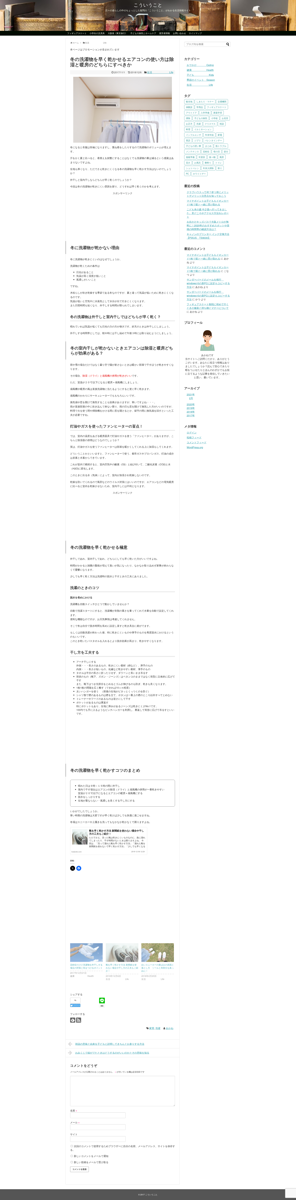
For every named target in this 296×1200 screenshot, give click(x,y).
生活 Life (160, 72)
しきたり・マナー (205, 101)
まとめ (208, 145)
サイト (74, 1134)
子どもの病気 (200, 118)
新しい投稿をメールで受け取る (91, 1162)
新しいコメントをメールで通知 (91, 1156)
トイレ (218, 162)
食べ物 (212, 157)
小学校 (214, 118)
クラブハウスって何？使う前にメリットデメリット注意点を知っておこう (208, 194)
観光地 (189, 101)
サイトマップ (195, 33)
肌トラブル (221, 145)
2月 (191, 398)
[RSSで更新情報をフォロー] (78, 1020)
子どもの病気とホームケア (143, 33)
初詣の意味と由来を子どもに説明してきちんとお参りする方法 (109, 1044)
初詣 (222, 123)
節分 (226, 151)
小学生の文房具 (97, 33)
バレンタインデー (213, 140)
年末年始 (209, 134)
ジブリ (197, 140)
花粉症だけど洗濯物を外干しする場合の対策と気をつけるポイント (86, 966)
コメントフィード (196, 442)
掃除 (188, 118)
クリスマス (210, 123)
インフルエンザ (193, 134)
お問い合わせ (179, 33)
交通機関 (222, 101)
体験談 (189, 107)
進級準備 (190, 157)
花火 (188, 162)
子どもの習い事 (193, 145)
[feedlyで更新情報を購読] (72, 1020)
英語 (188, 140)
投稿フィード (194, 437)
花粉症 (206, 151)
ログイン (192, 432)
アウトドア (191, 112)
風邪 (222, 157)
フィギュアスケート (77, 33)
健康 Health (200, 70)
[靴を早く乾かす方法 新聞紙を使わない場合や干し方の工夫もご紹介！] (122, 952)
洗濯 (157, 1028)
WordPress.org (195, 447)
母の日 (216, 151)
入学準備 (205, 112)
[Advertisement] (122, 214)
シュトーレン (192, 168)
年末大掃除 (208, 168)
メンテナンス (192, 151)
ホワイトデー (199, 173)
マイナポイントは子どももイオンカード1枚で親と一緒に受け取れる (208, 202)
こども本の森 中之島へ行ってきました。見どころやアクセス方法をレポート (208, 213)
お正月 (189, 123)
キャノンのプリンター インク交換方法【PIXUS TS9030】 (208, 236)
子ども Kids (200, 75)
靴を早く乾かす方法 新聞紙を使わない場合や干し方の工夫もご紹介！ (116, 832)
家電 (151, 1028)
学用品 (199, 107)
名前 (73, 1110)
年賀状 (202, 157)
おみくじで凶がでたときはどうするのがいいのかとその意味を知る (112, 1052)
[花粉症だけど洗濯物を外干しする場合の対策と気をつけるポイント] (86, 952)
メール (75, 1122)
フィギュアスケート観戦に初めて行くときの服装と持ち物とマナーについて (208, 306)
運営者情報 (164, 33)
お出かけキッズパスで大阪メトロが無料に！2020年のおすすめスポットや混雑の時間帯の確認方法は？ (208, 225)
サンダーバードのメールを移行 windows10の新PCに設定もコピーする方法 (208, 283)
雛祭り (208, 162)
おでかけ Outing (200, 65)
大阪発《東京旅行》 (117, 33)
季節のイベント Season (201, 80)
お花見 (225, 118)
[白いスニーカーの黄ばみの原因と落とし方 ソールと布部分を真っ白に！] (157, 952)
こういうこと (148, 4)
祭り (220, 168)
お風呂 (197, 162)
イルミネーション (203, 129)
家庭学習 (217, 112)
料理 (188, 129)
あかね (169, 1028)
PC (187, 173)
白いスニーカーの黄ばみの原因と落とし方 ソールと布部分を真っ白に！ (157, 967)
